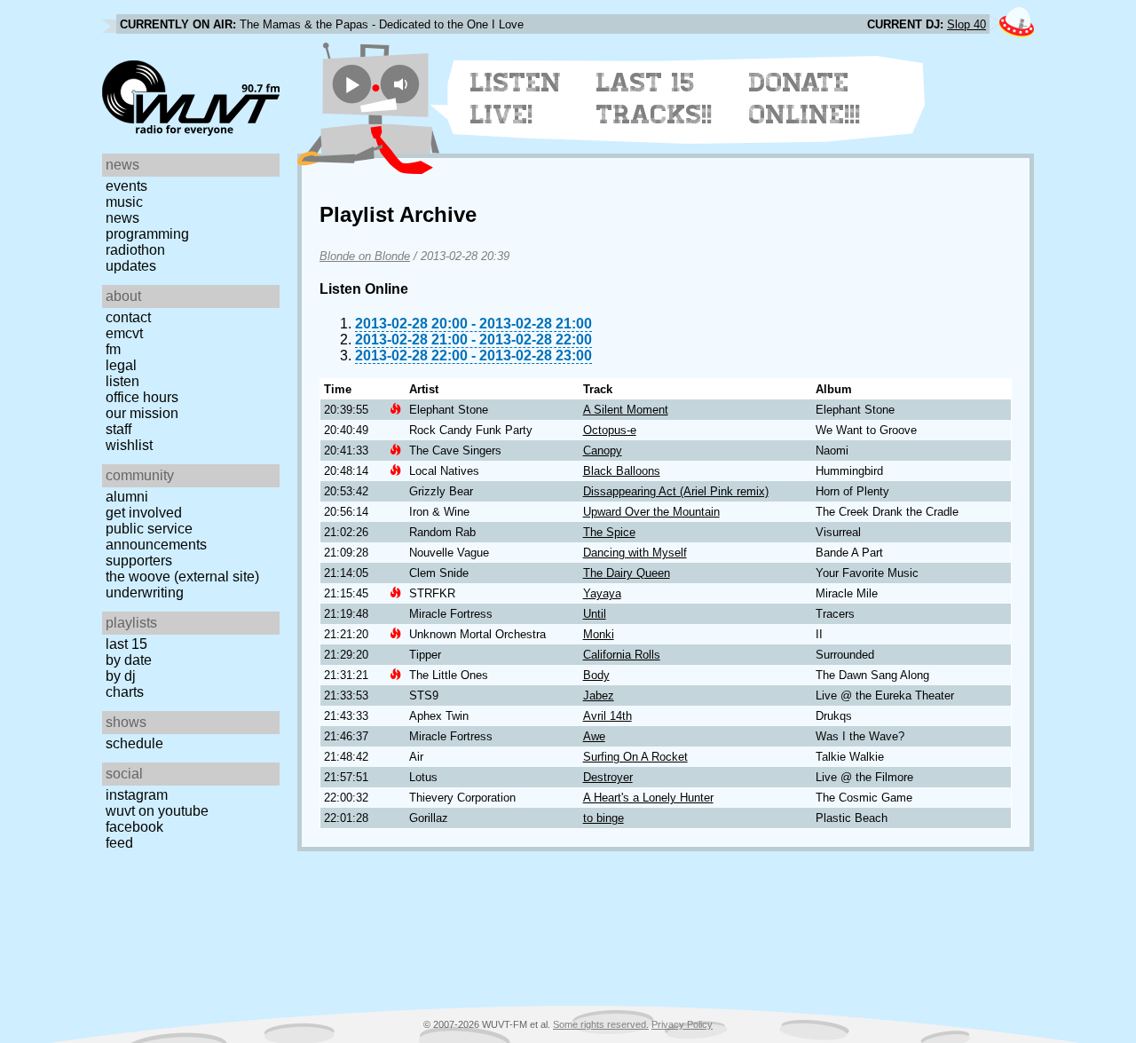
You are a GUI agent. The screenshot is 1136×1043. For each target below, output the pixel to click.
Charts (125, 691)
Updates (131, 265)
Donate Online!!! (805, 98)
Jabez (598, 695)
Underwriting (145, 592)
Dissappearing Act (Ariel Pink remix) (676, 491)
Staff (118, 429)
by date (129, 660)
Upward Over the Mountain (651, 511)
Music (124, 201)
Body (596, 675)
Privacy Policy (682, 1024)
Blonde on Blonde (365, 256)
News (122, 217)
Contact (128, 317)
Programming (147, 233)
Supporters (139, 560)
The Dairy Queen (626, 573)
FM (113, 349)
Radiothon (135, 249)
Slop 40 (966, 24)
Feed (119, 842)
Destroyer (608, 777)
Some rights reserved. (601, 1024)
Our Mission (142, 413)
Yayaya (602, 593)
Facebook (134, 826)
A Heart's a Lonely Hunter (648, 797)
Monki (598, 634)
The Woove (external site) (182, 576)
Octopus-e (609, 430)
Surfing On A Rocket (635, 756)
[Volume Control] (402, 84)
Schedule (134, 743)
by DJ (121, 675)
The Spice (609, 532)
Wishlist (129, 445)
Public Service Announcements (156, 536)
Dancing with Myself (635, 552)
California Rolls (621, 654)
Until (594, 613)
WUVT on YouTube (157, 810)
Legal (121, 365)
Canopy (602, 450)
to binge (603, 818)
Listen (122, 381)
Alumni (127, 496)
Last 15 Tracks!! (654, 98)
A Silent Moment (625, 409)
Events (126, 186)
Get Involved (144, 512)
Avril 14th (607, 716)
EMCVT (124, 333)
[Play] (352, 84)
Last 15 (126, 644)
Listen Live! (516, 98)
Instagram (137, 794)
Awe (594, 736)
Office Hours (142, 397)
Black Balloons (621, 471)
